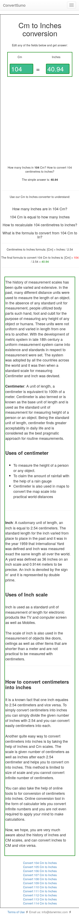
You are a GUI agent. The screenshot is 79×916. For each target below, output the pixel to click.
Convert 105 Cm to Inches (40, 867)
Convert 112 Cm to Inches (40, 895)
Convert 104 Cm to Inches (40, 863)
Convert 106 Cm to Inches (40, 871)
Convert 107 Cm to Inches (40, 875)
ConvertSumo (14, 5)
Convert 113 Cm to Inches (40, 899)
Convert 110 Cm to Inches (40, 887)
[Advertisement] (39, 121)
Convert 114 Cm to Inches (40, 903)
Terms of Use (16, 912)
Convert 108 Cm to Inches (40, 879)
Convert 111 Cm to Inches (40, 891)
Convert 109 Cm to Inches (40, 883)
